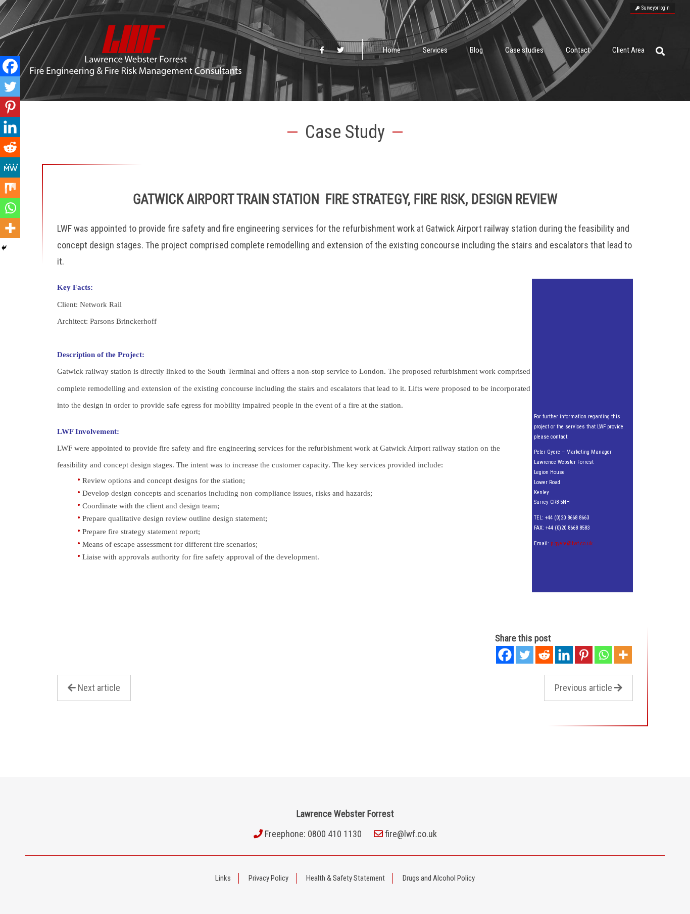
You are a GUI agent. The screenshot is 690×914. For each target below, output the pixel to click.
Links (223, 878)
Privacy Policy (268, 878)
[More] (623, 655)
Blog (476, 50)
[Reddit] (544, 655)
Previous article (583, 687)
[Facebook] (505, 655)
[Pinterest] (584, 655)
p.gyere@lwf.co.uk (572, 543)
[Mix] (10, 188)
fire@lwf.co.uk (411, 834)
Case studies (524, 50)
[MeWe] (10, 167)
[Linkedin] (564, 655)
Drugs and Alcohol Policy (439, 878)
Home (392, 50)
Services (435, 50)
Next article (99, 687)
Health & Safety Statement (345, 878)
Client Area (628, 50)
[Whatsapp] (603, 655)
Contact (578, 50)
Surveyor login (654, 8)
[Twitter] (524, 655)
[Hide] (4, 248)
